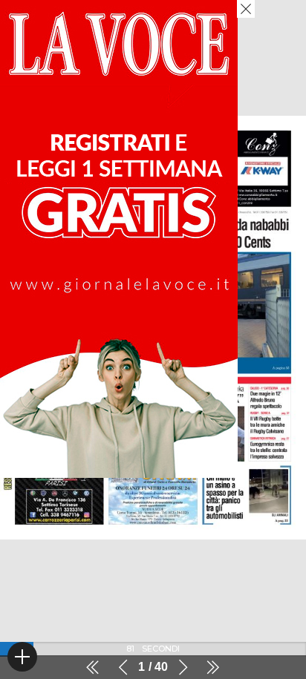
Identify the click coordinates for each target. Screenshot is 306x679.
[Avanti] (183, 667)
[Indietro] (123, 667)
